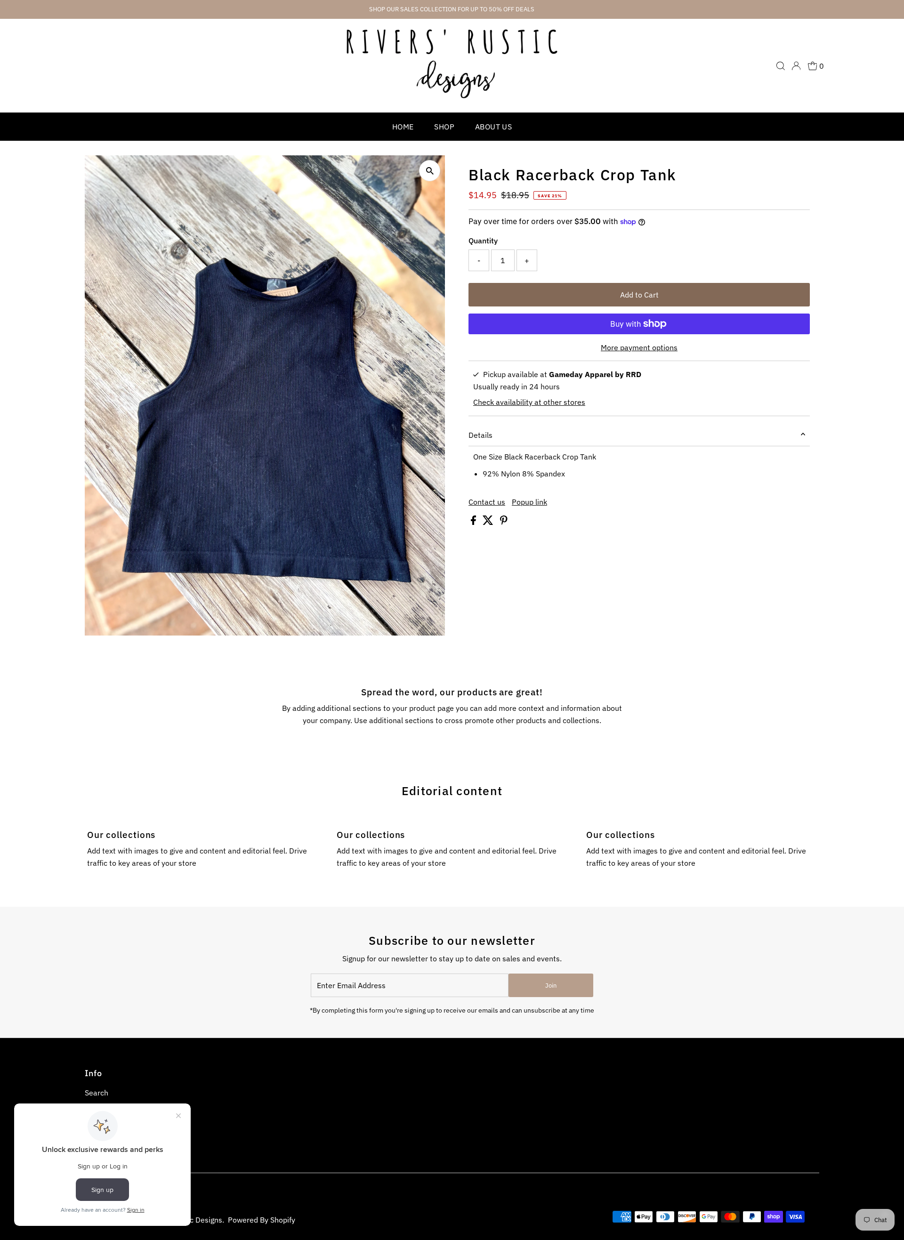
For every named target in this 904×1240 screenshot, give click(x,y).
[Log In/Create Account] (796, 66)
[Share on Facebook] (474, 522)
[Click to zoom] (429, 170)
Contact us (486, 502)
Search (96, 1092)
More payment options (639, 347)
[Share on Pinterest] (504, 522)
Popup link (529, 502)
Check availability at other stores (529, 402)
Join (551, 986)
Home (403, 126)
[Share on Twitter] (489, 522)
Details (480, 435)
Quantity (483, 240)
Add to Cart (639, 294)
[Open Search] (780, 66)
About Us (493, 126)
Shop (444, 126)
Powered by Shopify (261, 1219)
